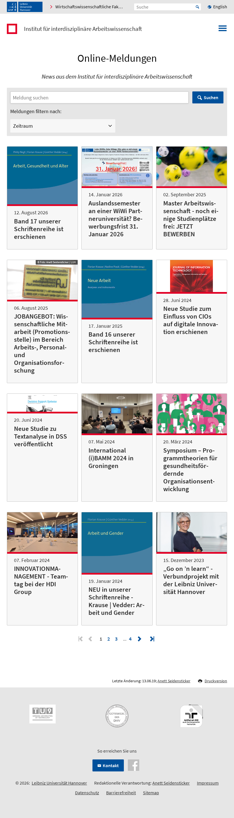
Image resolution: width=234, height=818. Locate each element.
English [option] (220, 6)
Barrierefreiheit (121, 792)
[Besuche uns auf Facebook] (134, 764)
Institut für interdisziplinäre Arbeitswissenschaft (83, 28)
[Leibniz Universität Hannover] (25, 7)
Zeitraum (23, 126)
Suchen (211, 97)
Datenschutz (87, 792)
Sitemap (151, 792)
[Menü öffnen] (222, 30)
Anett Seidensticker (174, 680)
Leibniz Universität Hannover (59, 783)
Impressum (208, 783)
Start (197, 6)
